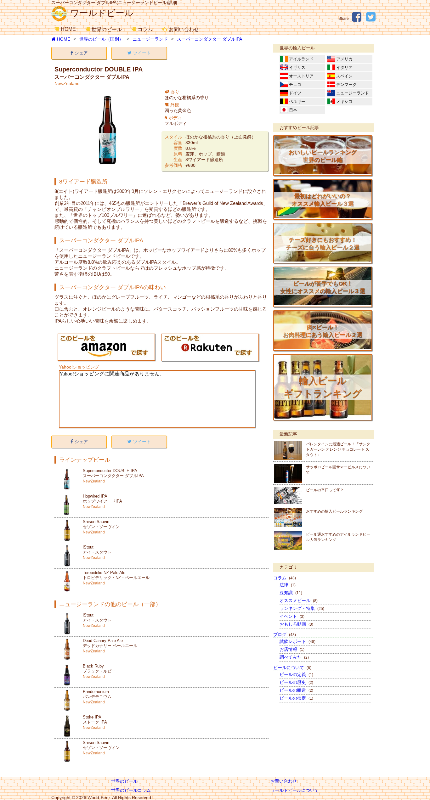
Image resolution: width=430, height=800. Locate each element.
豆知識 (291, 592)
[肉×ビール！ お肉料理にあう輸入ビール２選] (322, 347)
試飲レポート (297, 641)
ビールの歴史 (296, 682)
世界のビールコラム (131, 790)
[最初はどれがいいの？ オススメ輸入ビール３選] (322, 216)
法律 (288, 584)
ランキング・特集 (302, 608)
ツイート (142, 52)
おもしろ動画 (296, 624)
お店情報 (292, 649)
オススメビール (299, 600)
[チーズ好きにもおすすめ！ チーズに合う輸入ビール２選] (322, 259)
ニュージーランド (150, 39)
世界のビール (107, 29)
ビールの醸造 (296, 690)
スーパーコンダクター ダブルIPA (209, 39)
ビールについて (292, 667)
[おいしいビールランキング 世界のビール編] (322, 172)
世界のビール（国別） (101, 39)
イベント (292, 616)
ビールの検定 (296, 698)
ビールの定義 (296, 674)
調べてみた (294, 657)
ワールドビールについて (294, 790)
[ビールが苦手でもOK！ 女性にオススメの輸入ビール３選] (322, 303)
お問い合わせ (184, 29)
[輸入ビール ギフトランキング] (322, 417)
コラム (145, 29)
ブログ (284, 634)
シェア (81, 52)
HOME (68, 29)
